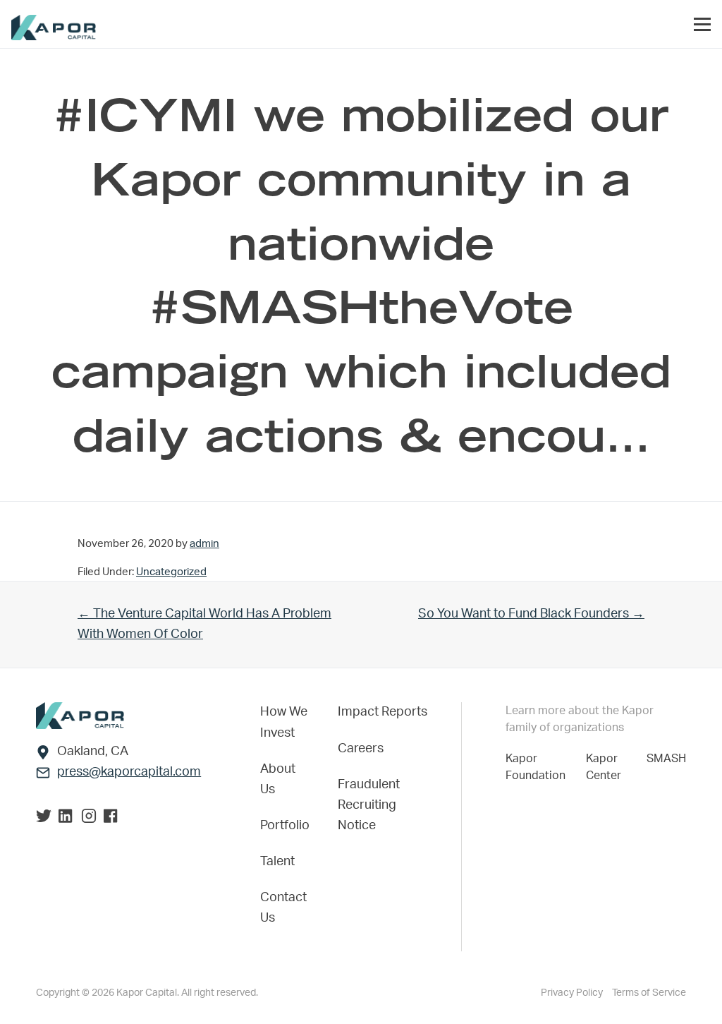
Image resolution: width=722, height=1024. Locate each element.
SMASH (666, 758)
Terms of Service (649, 993)
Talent (277, 861)
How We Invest (283, 722)
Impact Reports (382, 712)
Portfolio (285, 825)
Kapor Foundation (538, 767)
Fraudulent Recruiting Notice (369, 805)
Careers (361, 748)
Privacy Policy (573, 993)
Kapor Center (606, 767)
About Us (277, 779)
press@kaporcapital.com (129, 772)
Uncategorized (171, 572)
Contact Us (283, 907)
